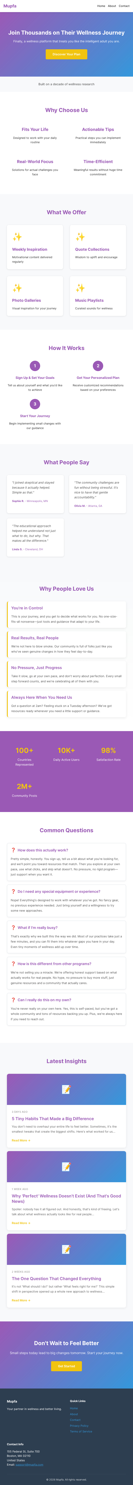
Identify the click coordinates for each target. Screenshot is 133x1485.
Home (101, 6)
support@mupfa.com (29, 1464)
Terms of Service (81, 1431)
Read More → (21, 1140)
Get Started (66, 1366)
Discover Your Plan (66, 54)
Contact (124, 6)
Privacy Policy (79, 1425)
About (112, 6)
